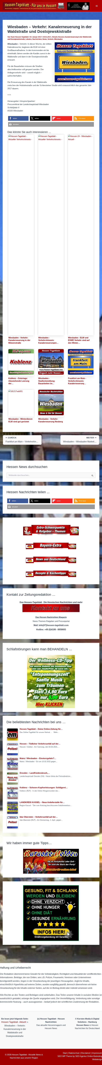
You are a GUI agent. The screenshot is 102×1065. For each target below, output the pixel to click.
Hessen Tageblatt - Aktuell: (13, 1022)
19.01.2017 (47, 37)
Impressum (97, 1053)
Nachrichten (37, 39)
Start (65, 1053)
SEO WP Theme (65, 1056)
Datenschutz (74, 1053)
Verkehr (50, 39)
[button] (18, 118)
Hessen (61, 37)
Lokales (29, 39)
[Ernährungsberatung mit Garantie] (51, 913)
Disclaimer (85, 1053)
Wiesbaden (58, 39)
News (44, 39)
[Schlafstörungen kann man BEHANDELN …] (51, 681)
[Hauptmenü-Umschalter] (96, 6)
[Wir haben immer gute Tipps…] (51, 861)
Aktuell (54, 37)
